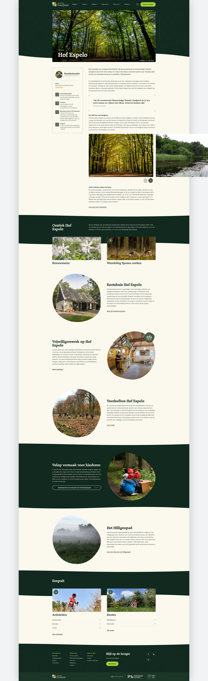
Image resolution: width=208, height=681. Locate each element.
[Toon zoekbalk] (138, 4)
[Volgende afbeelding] (151, 180)
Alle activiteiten (57, 634)
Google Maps (59, 87)
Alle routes (110, 630)
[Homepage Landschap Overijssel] (60, 4)
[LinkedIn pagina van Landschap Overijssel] (154, 654)
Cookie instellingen (92, 660)
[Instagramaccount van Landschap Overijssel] (148, 660)
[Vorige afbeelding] (146, 180)
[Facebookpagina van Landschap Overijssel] (148, 654)
